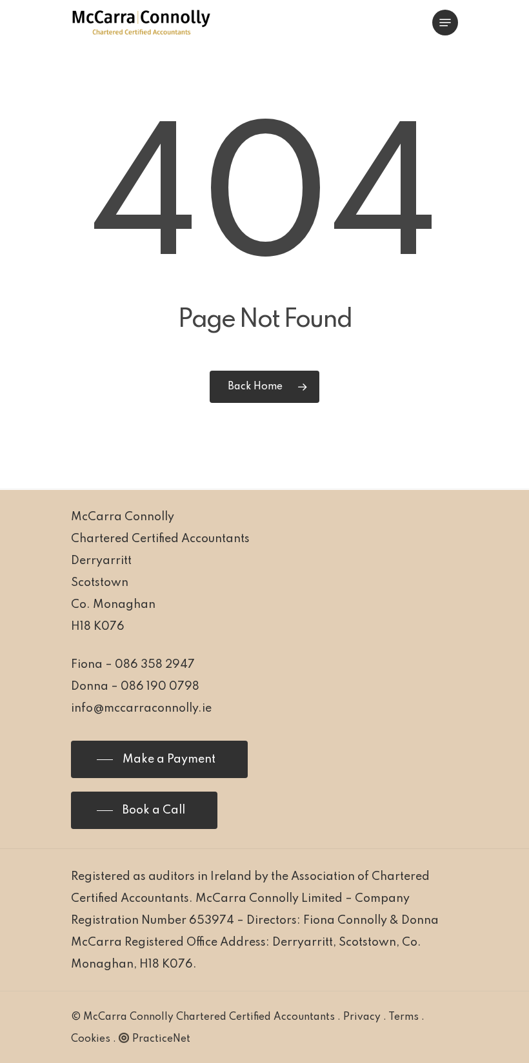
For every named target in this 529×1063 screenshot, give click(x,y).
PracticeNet (161, 1039)
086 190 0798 (160, 686)
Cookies (90, 1039)
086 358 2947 (155, 664)
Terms (403, 1017)
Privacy (362, 1017)
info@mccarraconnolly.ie (141, 708)
